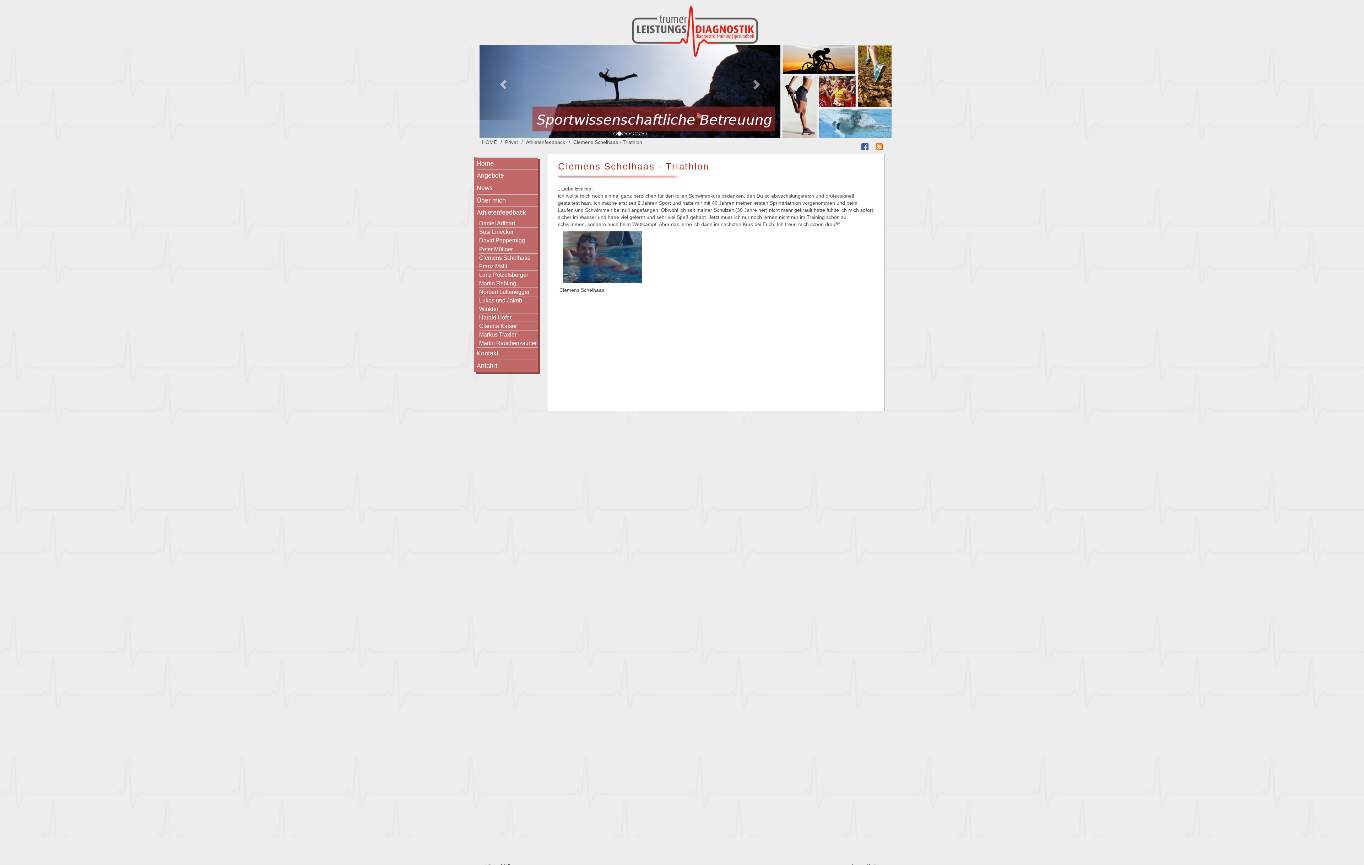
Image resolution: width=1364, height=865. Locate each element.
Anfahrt (487, 365)
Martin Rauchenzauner (508, 343)
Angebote (490, 175)
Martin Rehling (497, 283)
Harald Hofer (495, 317)
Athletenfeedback (545, 142)
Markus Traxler (497, 334)
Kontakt (487, 353)
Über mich (491, 200)
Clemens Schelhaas (504, 257)
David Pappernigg (502, 240)
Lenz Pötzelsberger (503, 275)
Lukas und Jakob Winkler (500, 304)
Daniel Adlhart (497, 223)
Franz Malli (493, 266)
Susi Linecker (496, 232)
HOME (489, 142)
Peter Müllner (496, 249)
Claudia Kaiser (498, 326)
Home (485, 163)
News (485, 188)
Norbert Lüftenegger (504, 292)
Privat (511, 142)
